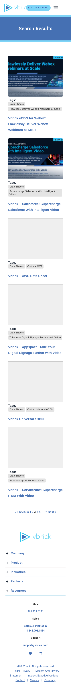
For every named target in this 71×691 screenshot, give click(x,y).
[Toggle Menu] (56, 7)
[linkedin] (40, 653)
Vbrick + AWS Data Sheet (27, 276)
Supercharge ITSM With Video (26, 480)
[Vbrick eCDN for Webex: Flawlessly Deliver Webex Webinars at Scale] (35, 76)
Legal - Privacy (22, 670)
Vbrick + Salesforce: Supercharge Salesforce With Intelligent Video (34, 207)
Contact (20, 680)
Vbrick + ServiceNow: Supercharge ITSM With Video (35, 493)
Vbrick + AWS (34, 266)
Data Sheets (16, 103)
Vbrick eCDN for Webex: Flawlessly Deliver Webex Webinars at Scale (28, 124)
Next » (52, 512)
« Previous (22, 512)
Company (50, 680)
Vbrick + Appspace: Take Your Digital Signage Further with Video (35, 350)
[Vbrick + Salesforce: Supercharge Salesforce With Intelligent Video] (35, 158)
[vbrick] (16, 5)
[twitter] (30, 653)
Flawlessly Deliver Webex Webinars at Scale (34, 108)
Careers (34, 680)
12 (45, 512)
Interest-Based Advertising (43, 675)
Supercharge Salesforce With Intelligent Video (32, 193)
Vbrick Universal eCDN (40, 409)
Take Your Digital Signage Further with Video (35, 337)
